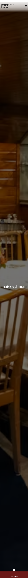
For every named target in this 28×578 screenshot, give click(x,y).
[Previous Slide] (2, 287)
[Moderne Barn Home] (8, 6)
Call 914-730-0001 (14, 573)
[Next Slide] (26, 287)
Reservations (14, 576)
